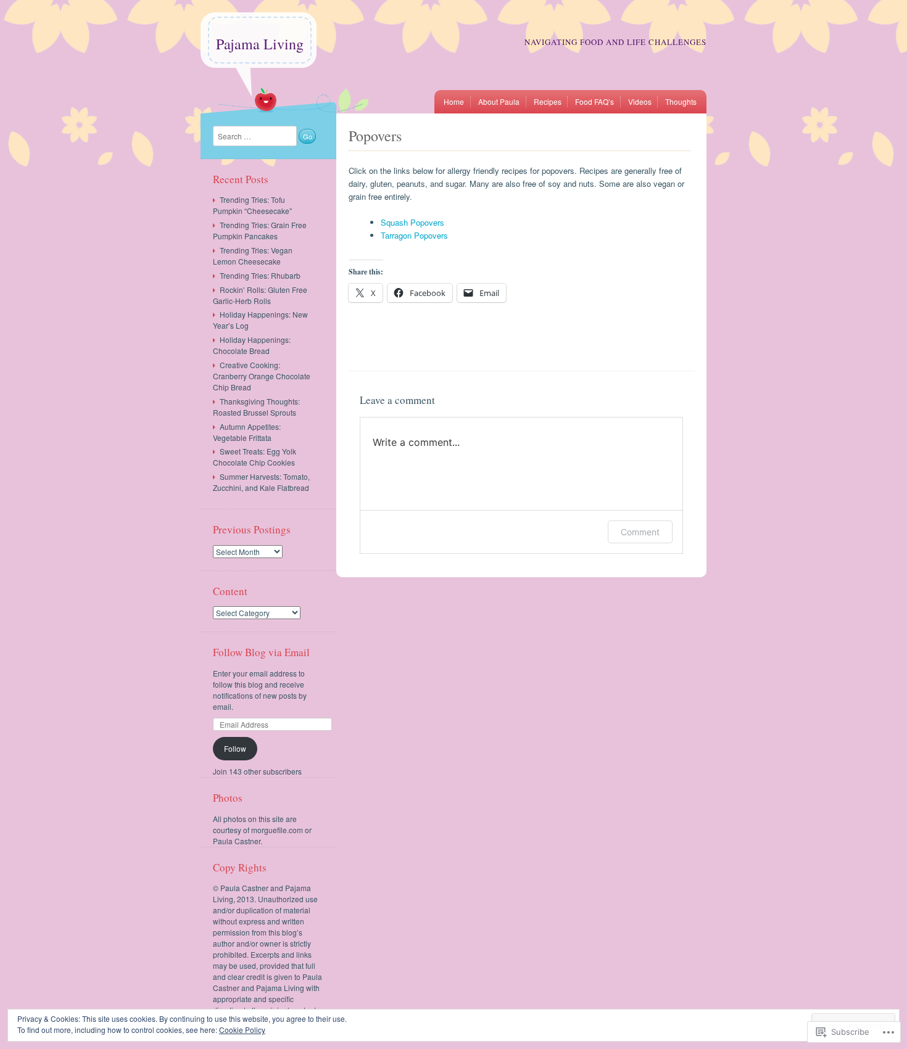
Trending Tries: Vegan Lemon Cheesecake (252, 255)
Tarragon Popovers (414, 235)
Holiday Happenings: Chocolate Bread (252, 345)
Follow (235, 748)
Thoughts (681, 101)
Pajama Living (260, 44)
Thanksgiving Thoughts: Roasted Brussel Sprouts (256, 407)
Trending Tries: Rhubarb (260, 275)
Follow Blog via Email (261, 652)
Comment (640, 532)
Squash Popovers (412, 222)
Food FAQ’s (594, 101)
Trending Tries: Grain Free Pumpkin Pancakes (260, 230)
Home (454, 101)
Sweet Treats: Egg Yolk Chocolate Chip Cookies (254, 456)
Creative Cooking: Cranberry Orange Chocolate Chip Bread (261, 376)
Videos (640, 101)
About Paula (499, 101)
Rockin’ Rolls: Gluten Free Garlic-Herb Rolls (260, 295)
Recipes (547, 101)
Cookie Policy (242, 1029)
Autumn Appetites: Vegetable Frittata (247, 432)
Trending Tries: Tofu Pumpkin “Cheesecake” (252, 205)
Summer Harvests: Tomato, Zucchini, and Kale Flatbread (261, 482)
